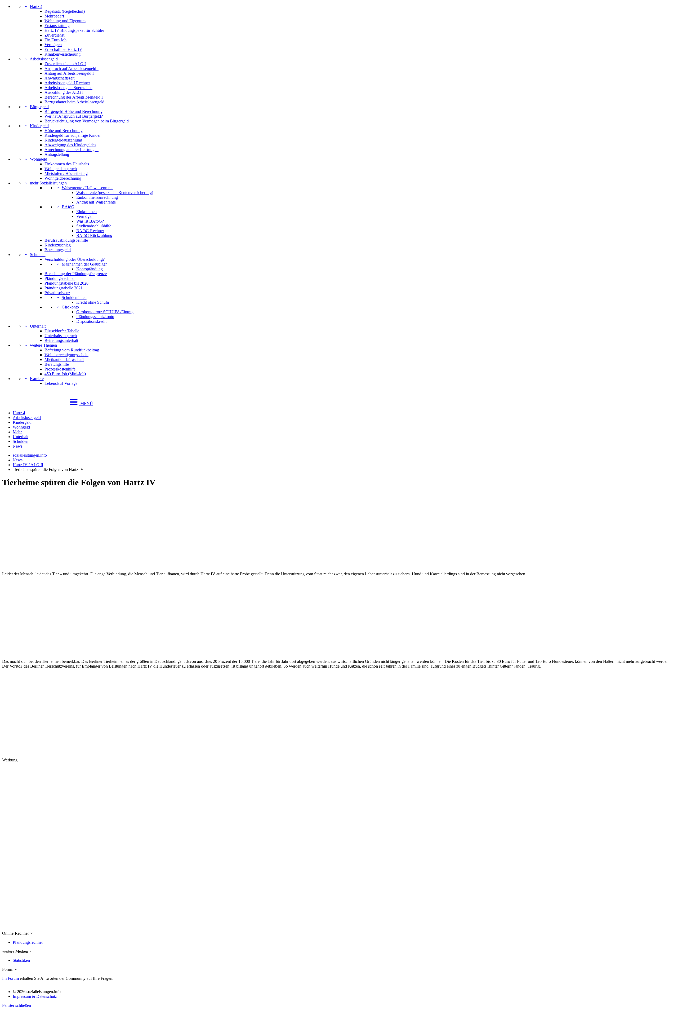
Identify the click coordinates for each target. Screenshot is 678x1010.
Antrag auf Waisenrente (96, 202)
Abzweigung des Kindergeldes (70, 145)
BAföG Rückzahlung (94, 235)
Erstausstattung (57, 25)
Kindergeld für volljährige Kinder (72, 135)
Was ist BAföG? (90, 221)
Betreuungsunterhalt (61, 340)
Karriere (37, 378)
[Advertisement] (161, 530)
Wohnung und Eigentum (65, 21)
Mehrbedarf (54, 16)
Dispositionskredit (91, 321)
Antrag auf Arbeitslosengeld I (69, 73)
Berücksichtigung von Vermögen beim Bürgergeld (86, 121)
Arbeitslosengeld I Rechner (67, 83)
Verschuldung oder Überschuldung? (74, 259)
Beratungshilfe (56, 364)
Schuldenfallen (74, 297)
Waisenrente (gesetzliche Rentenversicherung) (114, 192)
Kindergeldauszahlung (63, 140)
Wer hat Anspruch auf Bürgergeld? (73, 116)
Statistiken (21, 960)
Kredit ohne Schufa (92, 302)
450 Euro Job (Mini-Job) (65, 374)
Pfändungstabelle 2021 (63, 288)
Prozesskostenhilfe (59, 369)
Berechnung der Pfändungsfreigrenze (75, 273)
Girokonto (70, 307)
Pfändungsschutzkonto (95, 316)
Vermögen (53, 44)
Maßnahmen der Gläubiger (84, 264)
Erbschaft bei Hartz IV (63, 49)
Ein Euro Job (55, 40)
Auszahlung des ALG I (63, 92)
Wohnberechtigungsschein (66, 354)
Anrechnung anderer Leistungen (71, 149)
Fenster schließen (16, 1005)
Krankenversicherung (62, 54)
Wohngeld (38, 159)
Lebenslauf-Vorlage (60, 383)
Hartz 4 (36, 6)
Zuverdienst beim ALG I (65, 63)
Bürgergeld (39, 106)
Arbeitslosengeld (44, 59)
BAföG (68, 207)
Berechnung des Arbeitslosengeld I (73, 97)
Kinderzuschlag (57, 245)
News (18, 446)
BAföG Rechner (90, 230)
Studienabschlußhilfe (93, 226)
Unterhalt (38, 326)
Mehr (17, 432)
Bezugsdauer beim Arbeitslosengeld (74, 102)
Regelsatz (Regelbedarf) (64, 11)
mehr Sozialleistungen (48, 183)
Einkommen (86, 211)
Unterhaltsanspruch (60, 335)
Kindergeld (39, 126)
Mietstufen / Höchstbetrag (66, 173)
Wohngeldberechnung (62, 178)
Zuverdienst (54, 35)
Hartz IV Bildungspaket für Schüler (74, 30)
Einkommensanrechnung (97, 197)
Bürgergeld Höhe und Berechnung (73, 111)
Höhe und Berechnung (63, 130)
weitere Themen (43, 345)
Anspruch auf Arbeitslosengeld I (71, 68)
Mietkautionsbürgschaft (64, 359)
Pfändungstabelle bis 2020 (66, 283)
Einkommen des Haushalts (66, 164)
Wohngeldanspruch (60, 168)
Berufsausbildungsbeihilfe (66, 240)
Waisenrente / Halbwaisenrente (87, 188)
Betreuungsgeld (57, 250)
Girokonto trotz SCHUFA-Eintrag (104, 312)
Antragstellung (56, 154)
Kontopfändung (89, 269)
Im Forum (10, 978)
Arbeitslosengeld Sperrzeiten (68, 87)
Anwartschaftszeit (59, 78)
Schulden (38, 254)
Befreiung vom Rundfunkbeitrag (71, 350)
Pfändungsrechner (59, 278)
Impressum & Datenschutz (35, 996)
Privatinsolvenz (57, 292)
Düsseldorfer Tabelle (61, 331)
